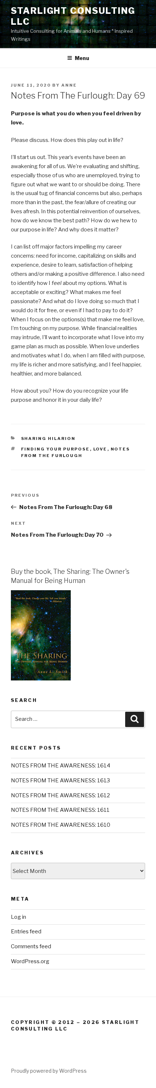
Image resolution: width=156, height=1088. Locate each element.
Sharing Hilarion (48, 438)
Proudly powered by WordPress (49, 1071)
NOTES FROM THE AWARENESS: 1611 (60, 810)
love (100, 449)
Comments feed (31, 946)
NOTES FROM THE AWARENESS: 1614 (60, 765)
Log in (18, 917)
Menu (82, 58)
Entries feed (26, 931)
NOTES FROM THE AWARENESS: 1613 (60, 780)
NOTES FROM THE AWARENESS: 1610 (60, 825)
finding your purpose (55, 449)
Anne (69, 85)
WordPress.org (30, 961)
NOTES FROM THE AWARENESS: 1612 (60, 795)
